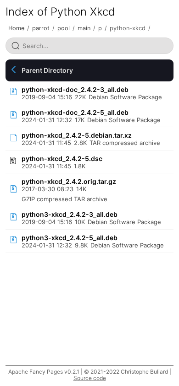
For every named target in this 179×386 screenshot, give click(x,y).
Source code (89, 378)
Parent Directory (47, 70)
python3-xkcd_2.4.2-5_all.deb (69, 237)
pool (63, 28)
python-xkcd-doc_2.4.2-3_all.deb (75, 89)
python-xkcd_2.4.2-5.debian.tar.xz (77, 135)
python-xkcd (127, 28)
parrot (41, 28)
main (84, 28)
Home (16, 28)
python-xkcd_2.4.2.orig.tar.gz (69, 181)
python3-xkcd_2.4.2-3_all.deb (69, 214)
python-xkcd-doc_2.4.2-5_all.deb (75, 112)
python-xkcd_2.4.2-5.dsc (62, 158)
